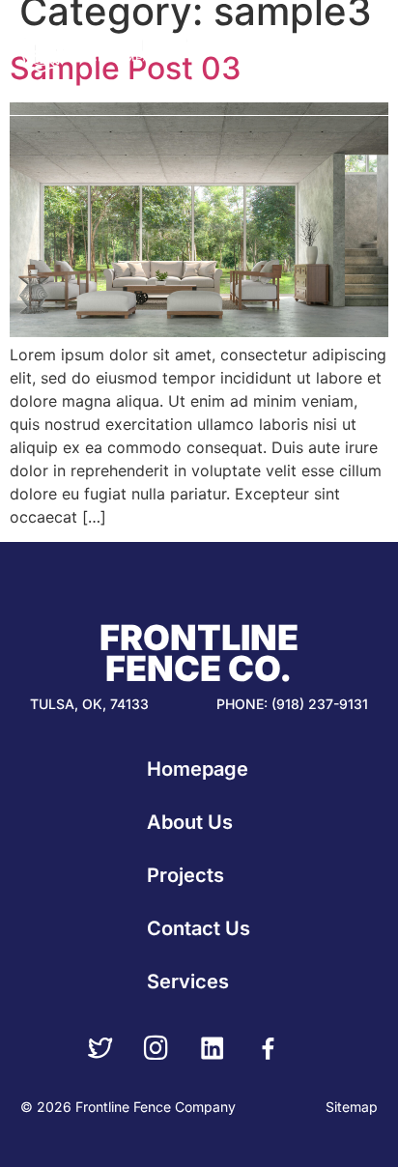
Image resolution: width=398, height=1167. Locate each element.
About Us (190, 822)
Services (188, 981)
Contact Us (198, 928)
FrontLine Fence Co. (199, 653)
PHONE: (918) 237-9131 (292, 704)
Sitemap (352, 1106)
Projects (185, 875)
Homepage (197, 769)
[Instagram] (156, 1048)
